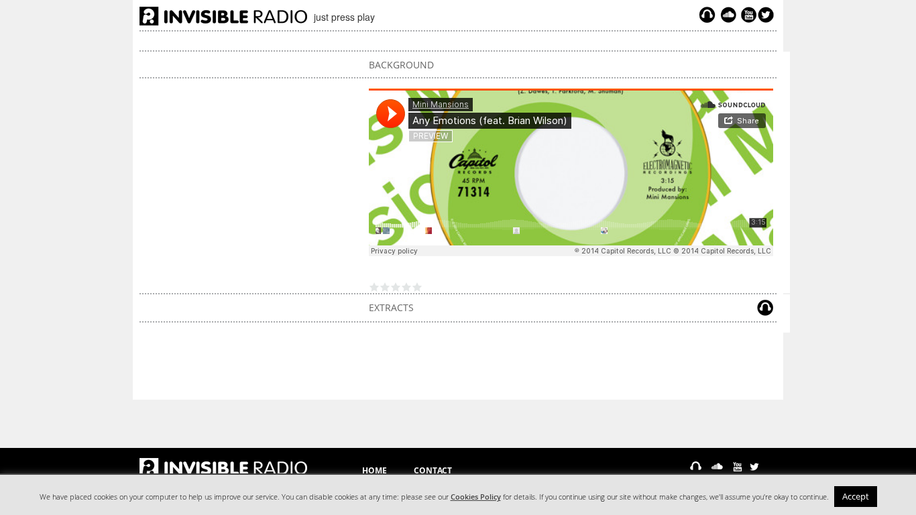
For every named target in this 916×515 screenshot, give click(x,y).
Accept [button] (855, 496)
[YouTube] (747, 15)
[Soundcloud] (728, 15)
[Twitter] (768, 15)
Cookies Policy (476, 497)
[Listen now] (707, 15)
